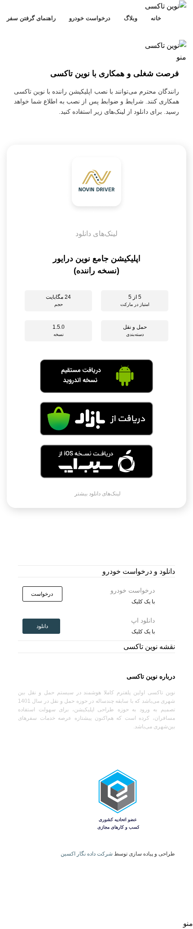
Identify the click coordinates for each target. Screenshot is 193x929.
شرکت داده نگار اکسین (87, 854)
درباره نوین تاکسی (151, 676)
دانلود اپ (22, 31)
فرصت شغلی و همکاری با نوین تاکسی (114, 73)
